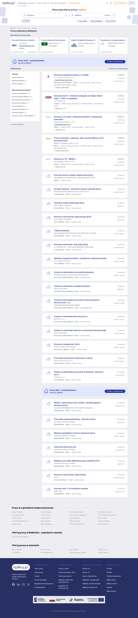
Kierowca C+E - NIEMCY (65, 159)
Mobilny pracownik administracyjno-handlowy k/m (77, 461)
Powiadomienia (39, 587)
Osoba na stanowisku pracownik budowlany (74, 272)
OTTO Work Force (59, 101)
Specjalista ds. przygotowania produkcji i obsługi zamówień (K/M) (113, 40)
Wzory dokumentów (90, 576)
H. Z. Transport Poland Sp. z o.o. (64, 77)
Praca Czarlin (16, 524)
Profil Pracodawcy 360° (66, 572)
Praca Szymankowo (76, 512)
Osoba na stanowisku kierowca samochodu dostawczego (80, 330)
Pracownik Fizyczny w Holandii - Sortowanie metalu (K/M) (24, 40)
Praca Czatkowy (104, 521)
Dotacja (109, 587)
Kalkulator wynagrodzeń (58, 3)
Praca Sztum (45, 515)
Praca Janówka (17, 512)
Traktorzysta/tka (61, 230)
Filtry (27, 21)
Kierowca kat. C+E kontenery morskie (71, 488)
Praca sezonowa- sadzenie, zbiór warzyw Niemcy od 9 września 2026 (78, 139)
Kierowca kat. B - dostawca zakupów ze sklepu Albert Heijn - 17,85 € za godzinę (78, 97)
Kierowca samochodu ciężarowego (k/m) (72, 217)
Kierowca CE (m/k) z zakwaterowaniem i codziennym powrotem (78, 118)
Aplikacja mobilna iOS (90, 587)
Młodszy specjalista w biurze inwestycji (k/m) (74, 433)
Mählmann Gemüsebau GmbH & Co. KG (66, 143)
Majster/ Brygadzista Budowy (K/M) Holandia (84, 40)
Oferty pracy (22, 3)
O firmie (109, 569)
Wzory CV (86, 572)
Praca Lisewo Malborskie (78, 515)
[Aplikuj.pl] (21, 567)
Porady (39, 3)
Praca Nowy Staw (104, 512)
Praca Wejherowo (47, 552)
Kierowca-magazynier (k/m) (67, 344)
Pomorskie (26, 28)
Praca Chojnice (103, 552)
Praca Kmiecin (103, 524)
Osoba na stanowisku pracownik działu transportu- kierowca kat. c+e (77, 301)
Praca (19, 28)
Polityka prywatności (114, 576)
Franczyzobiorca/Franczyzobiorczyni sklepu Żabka (54, 40)
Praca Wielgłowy (46, 524)
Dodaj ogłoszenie (75, 3)
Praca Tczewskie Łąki (76, 524)
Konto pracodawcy (65, 576)
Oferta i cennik (63, 569)
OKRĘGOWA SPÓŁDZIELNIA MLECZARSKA (67, 305)
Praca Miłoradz (46, 512)
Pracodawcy (31, 3)
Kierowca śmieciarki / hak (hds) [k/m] (71, 244)
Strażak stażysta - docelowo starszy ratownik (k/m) (77, 189)
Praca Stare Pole (18, 515)
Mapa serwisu (111, 591)
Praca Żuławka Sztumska (107, 515)
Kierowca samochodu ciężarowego (70, 475)
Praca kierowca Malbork (20, 537)
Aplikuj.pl (13, 28)
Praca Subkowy (74, 521)
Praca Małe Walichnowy (20, 521)
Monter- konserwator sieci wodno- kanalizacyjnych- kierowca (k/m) (77, 404)
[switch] (115, 61)
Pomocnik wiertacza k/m (65, 447)
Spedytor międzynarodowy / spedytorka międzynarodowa (80, 258)
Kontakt (109, 572)
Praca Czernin (17, 518)
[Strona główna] (9, 3)
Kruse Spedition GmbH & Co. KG (64, 122)
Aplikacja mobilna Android (91, 584)
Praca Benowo (46, 521)
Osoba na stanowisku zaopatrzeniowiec (72, 286)
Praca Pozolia (45, 518)
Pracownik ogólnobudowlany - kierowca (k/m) (75, 419)
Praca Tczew (102, 518)
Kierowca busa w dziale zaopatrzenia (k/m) (73, 175)
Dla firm (131, 3)
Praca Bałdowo (74, 518)
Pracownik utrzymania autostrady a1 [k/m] (73, 358)
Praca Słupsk (73, 549)
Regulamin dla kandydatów (43, 584)
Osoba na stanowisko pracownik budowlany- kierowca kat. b (78, 373)
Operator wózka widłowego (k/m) (69, 203)
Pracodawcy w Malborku (17, 124)
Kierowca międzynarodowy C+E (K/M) (71, 75)
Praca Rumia (16, 552)
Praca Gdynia (45, 549)
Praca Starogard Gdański (78, 552)
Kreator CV (45, 3)
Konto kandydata (119, 3)
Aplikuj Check (111, 580)
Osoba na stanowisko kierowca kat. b (71, 316)
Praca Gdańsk (16, 549)
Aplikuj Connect (112, 584)
